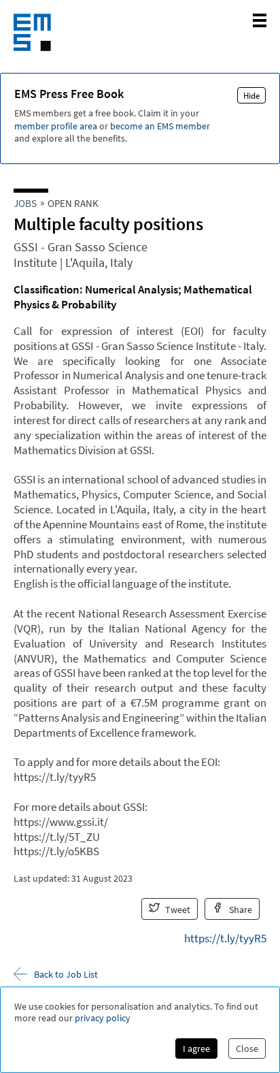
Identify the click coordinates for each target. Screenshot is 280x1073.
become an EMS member (160, 126)
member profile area (55, 126)
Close (247, 1048)
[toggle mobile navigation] (259, 20)
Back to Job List (66, 974)
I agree (196, 1048)
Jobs (25, 203)
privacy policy (102, 1018)
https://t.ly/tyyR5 (225, 938)
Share (239, 909)
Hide (251, 95)
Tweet (176, 909)
